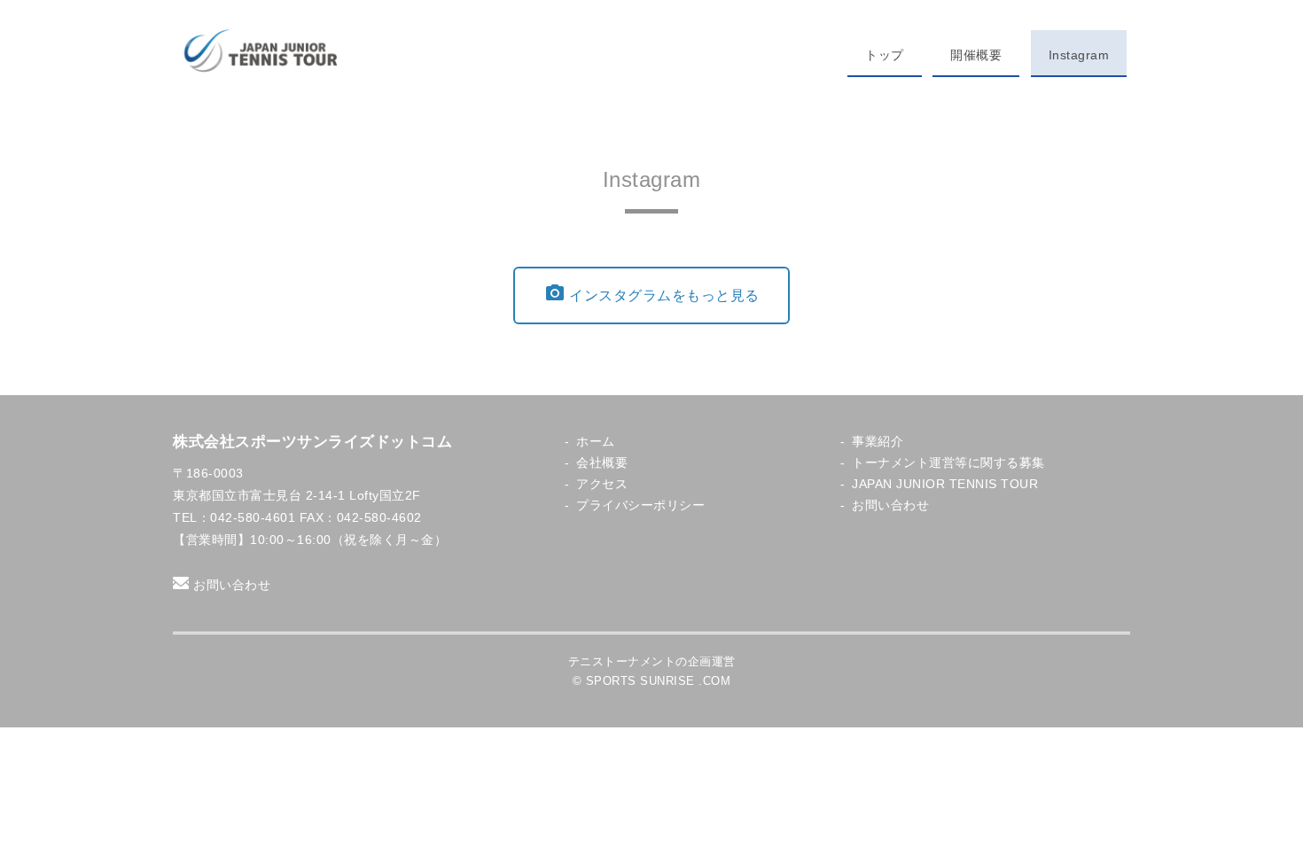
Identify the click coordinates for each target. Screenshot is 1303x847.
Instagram (1079, 55)
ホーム (595, 441)
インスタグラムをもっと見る (652, 293)
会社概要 (602, 463)
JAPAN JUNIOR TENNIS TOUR (945, 484)
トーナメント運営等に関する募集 (948, 463)
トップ (884, 55)
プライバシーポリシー (640, 505)
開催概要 (976, 55)
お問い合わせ (231, 585)
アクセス (602, 484)
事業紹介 (877, 441)
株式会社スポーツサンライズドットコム (312, 441)
